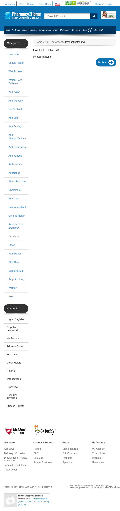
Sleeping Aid (15, 270)
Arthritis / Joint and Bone (16, 226)
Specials (67, 462)
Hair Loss (13, 54)
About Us (10, 3)
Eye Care (13, 198)
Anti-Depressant (17, 147)
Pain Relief (14, 253)
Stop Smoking (16, 279)
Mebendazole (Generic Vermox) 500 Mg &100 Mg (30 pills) (33, 501)
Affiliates (67, 457)
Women (12, 288)
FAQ (21, 3)
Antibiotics (14, 173)
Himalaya (13, 236)
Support (31, 3)
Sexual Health (16, 62)
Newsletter (12, 387)
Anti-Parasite (15, 100)
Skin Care (14, 262)
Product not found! (75, 42)
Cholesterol (14, 190)
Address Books (15, 346)
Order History (14, 362)
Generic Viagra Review (48, 30)
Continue (102, 62)
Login (109, 3)
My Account (65, 30)
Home (7, 30)
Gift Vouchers (70, 453)
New (11, 296)
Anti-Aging (14, 92)
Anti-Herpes (15, 164)
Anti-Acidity (14, 126)
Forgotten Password (12, 328)
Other (11, 245)
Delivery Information (15, 453)
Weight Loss (15, 71)
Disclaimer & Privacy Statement (15, 459)
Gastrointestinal (17, 207)
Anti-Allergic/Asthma (17, 136)
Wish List (12, 354)
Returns (11, 370)
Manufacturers (70, 448)
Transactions (14, 378)
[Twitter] (110, 487)
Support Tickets (15, 405)
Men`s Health (15, 109)
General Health (16, 215)
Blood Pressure (17, 181)
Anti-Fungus (15, 155)
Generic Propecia (29, 30)
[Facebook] (106, 487)
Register (99, 3)
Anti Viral (13, 117)
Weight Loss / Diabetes (15, 81)
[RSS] (115, 487)
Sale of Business (42, 462)
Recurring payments (12, 396)
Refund (37, 448)
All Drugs (16, 30)
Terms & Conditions (15, 465)
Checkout (76, 30)
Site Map (38, 457)
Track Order (45, 3)
